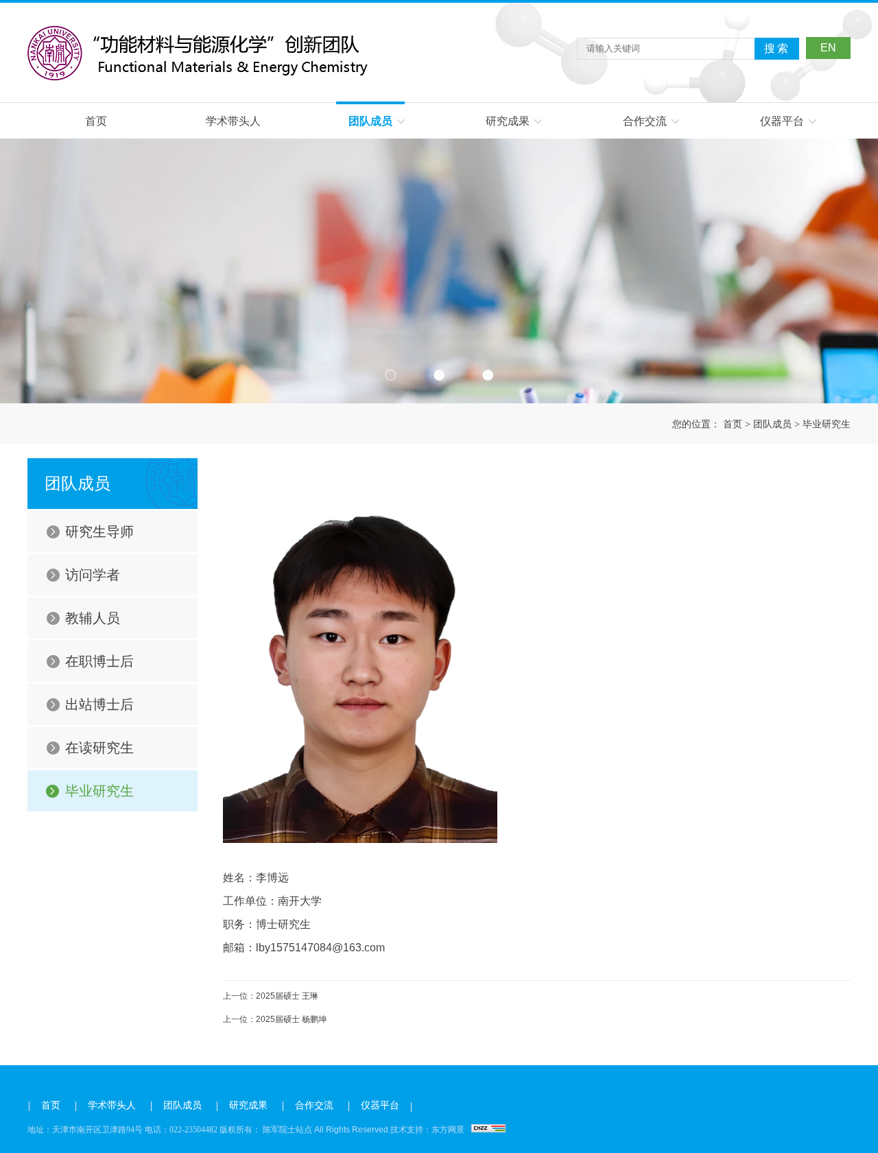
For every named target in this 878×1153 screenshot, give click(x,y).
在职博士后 (99, 661)
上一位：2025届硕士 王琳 (270, 996)
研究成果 (508, 121)
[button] (390, 375)
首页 (96, 121)
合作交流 (645, 121)
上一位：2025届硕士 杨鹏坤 (275, 1019)
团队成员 (370, 121)
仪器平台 (782, 121)
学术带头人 (233, 121)
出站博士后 (99, 704)
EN (828, 48)
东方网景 (447, 1129)
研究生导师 (99, 531)
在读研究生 (99, 747)
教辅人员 (92, 618)
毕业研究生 (827, 423)
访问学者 (92, 574)
